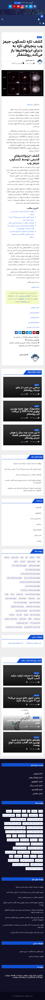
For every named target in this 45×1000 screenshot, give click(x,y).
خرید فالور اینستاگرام (34, 643)
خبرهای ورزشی (34, 312)
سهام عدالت (22, 598)
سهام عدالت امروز (34, 602)
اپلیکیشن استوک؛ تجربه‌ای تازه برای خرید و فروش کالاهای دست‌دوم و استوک (22, 234)
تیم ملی (22, 561)
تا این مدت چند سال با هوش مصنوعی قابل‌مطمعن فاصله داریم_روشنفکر (25, 435)
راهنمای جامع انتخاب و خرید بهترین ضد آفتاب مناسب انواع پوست (24, 742)
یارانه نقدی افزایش (22, 623)
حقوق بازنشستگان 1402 (19, 566)
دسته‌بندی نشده (35, 518)
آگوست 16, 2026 (34, 727)
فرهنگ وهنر (37, 530)
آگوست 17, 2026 (34, 704)
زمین (38, 598)
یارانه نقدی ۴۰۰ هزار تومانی (14, 627)
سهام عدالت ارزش (10, 598)
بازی (38, 561)
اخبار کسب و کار (36, 785)
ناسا (28, 131)
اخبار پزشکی (35, 307)
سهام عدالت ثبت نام (20, 602)
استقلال (32, 557)
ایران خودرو (15, 557)
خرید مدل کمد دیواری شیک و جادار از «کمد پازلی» (26, 932)
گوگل (29, 619)
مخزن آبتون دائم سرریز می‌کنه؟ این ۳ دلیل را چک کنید (22, 469)
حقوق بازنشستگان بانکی (14, 578)
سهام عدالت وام (35, 615)
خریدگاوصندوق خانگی (15, 643)
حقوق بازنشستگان (34, 566)
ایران (22, 557)
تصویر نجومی (31, 561)
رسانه (12, 594)
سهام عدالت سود (35, 611)
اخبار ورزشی (37, 773)
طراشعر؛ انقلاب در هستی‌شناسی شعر (21, 223)
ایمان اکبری (29, 60)
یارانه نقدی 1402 (35, 623)
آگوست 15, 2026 (34, 749)
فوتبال (26, 615)
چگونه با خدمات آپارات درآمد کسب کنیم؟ (27, 463)
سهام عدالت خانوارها (17, 607)
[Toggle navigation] (42, 19)
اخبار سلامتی (37, 793)
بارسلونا (6, 557)
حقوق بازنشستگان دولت (32, 594)
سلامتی (38, 524)
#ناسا (13, 63)
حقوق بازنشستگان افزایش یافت (30, 574)
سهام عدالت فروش (21, 611)
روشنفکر (30, 104)
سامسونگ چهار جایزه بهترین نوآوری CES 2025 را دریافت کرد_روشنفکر (25, 411)
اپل (26, 557)
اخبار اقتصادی (37, 789)
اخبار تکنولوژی (37, 781)
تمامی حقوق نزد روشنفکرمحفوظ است (22, 996)
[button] (2, 19)
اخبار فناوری (35, 287)
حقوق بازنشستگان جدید (32, 586)
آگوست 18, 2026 (34, 682)
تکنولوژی (39, 37)
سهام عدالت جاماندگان (33, 607)
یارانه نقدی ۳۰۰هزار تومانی (32, 627)
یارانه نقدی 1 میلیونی (11, 619)
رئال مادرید (19, 594)
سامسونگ (31, 598)
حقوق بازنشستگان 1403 (32, 570)
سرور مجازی (23, 951)
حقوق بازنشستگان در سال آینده (30, 590)
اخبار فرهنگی (35, 317)
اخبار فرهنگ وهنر (35, 777)
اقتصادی (27, 296)
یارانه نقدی (22, 619)
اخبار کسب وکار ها (33, 327)
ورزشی (21, 296)
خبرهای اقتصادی (33, 322)
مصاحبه (11, 615)
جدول (16, 561)
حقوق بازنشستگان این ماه (32, 578)
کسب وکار (37, 535)
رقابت (6, 594)
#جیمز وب (19, 63)
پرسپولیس (37, 619)
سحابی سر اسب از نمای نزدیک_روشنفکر (28, 389)
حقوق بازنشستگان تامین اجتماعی (30, 582)
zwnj (38, 557)
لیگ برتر (19, 615)
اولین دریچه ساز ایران (36, 956)
